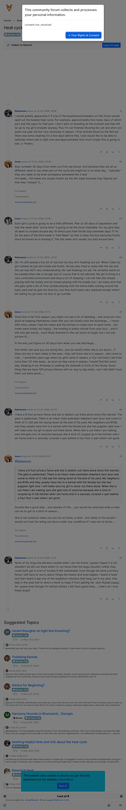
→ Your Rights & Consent (83, 35)
